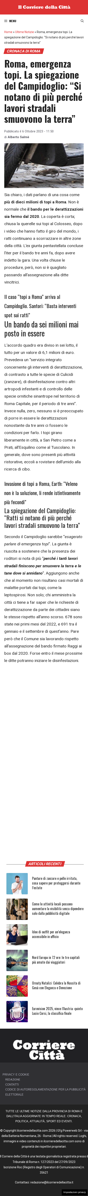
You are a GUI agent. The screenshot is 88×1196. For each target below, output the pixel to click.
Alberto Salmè (18, 137)
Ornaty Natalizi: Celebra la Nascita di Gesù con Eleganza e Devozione (56, 985)
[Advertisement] (44, 714)
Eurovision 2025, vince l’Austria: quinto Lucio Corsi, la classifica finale (57, 1011)
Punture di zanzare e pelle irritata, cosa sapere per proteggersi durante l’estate (56, 883)
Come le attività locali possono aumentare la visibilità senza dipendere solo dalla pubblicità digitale (58, 908)
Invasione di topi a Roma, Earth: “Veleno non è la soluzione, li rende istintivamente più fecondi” (42, 493)
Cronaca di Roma (23, 51)
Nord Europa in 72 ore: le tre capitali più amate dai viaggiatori (56, 960)
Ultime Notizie (24, 32)
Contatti (12, 1084)
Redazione (12, 1079)
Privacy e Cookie (16, 1074)
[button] (82, 21)
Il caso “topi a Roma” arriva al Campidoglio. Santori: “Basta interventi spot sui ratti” (40, 306)
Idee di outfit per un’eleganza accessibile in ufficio (51, 934)
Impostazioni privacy (74, 1192)
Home (8, 32)
